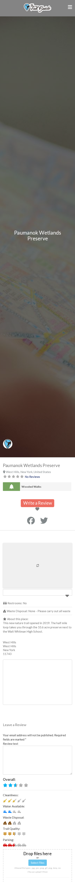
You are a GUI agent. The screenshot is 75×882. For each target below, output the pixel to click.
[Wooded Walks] (11, 486)
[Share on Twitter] (44, 520)
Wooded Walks (31, 486)
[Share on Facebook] (31, 520)
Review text (10, 743)
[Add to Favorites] (38, 509)
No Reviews (32, 476)
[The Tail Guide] (37, 12)
